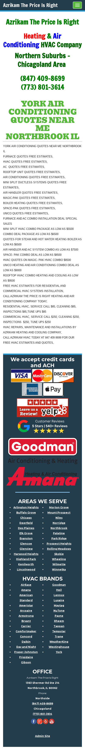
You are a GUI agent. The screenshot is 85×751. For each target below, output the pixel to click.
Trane (59, 636)
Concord (26, 636)
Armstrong (26, 615)
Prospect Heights (59, 543)
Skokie (59, 553)
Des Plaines (26, 528)
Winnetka (59, 569)
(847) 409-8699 (42, 703)
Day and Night (26, 646)
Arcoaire (26, 610)
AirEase (26, 584)
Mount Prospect (58, 512)
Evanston (26, 538)
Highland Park (26, 559)
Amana (26, 589)
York (59, 652)
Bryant (26, 621)
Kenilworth (26, 564)
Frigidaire (26, 657)
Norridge (59, 522)
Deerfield (26, 522)
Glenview (26, 548)
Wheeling (59, 559)
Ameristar (26, 605)
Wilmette (59, 564)
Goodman (59, 584)
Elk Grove (26, 533)
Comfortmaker (26, 631)
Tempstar (59, 631)
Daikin (26, 641)
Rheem (59, 621)
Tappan (59, 626)
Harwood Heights (26, 553)
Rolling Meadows (59, 548)
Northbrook (59, 528)
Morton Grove (59, 507)
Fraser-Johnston (26, 652)
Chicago (26, 517)
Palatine (59, 533)
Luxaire (59, 600)
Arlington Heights (26, 507)
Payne (59, 615)
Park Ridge (59, 538)
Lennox (59, 595)
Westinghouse (59, 646)
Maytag (59, 605)
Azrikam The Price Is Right (30, 5)
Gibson (26, 662)
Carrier (26, 626)
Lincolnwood (26, 569)
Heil (59, 589)
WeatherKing (59, 641)
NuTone (59, 610)
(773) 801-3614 (42, 713)
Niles (59, 517)
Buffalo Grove (26, 512)
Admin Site (42, 736)
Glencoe (26, 543)
